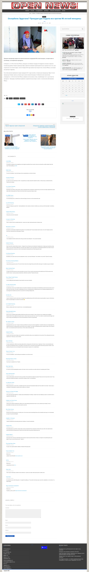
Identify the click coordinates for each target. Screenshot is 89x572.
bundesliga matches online (11, 358)
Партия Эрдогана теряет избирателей (15, 125)
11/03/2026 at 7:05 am (9, 410)
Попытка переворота (55, 10)
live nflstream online (10, 382)
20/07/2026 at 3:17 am (9, 461)
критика (10, 98)
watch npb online (9, 366)
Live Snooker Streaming (10, 186)
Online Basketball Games (11, 311)
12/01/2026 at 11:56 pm (10, 360)
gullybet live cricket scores (11, 400)
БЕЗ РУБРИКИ (6, 552)
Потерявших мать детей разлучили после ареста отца (70, 548)
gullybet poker (9, 425)
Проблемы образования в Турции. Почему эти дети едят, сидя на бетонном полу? (72, 50)
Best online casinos (10, 409)
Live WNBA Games (9, 195)
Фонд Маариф (6, 566)
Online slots (8, 469)
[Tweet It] (19, 104)
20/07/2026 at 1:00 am (9, 452)
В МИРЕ (5, 553)
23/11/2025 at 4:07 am (9, 296)
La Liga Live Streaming (10, 219)
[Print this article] (43, 104)
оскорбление (16, 98)
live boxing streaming (10, 253)
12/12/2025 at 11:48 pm (10, 333)
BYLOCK (32, 10)
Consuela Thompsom (10, 177)
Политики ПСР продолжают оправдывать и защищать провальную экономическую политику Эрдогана (12, 147)
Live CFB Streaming (10, 202)
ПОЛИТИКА (5, 558)
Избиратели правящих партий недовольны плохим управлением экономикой (44, 126)
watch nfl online (9, 340)
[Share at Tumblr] (36, 104)
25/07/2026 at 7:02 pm (9, 478)
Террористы (5, 565)
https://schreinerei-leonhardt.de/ (12, 485)
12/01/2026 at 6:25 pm (9, 352)
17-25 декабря (39, 10)
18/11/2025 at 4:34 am (9, 269)
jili (6, 235)
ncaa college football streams (12, 277)
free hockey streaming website (12, 260)
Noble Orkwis (8, 170)
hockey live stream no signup (12, 391)
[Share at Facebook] (22, 104)
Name (6, 520)
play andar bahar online (10, 443)
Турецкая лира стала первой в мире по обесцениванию (70, 556)
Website (6, 530)
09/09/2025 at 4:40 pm (9, 204)
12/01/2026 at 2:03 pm (9, 342)
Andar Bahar (8, 476)
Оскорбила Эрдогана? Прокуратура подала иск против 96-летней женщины (44, 18)
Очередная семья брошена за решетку (66, 551)
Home (30, 13)
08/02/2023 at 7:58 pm (9, 162)
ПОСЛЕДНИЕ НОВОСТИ (8, 562)
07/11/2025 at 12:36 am (10, 244)
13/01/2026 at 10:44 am (10, 375)
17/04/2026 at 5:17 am (9, 419)
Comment (7, 507)
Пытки (63, 10)
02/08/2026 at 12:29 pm (10, 487)
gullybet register (9, 434)
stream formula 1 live (10, 351)
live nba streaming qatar (11, 284)
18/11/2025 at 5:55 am (9, 278)
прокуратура (22, 98)
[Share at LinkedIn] (32, 104)
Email (6, 525)
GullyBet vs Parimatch (10, 418)
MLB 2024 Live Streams (10, 226)
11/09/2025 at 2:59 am (9, 213)
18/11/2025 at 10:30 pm (10, 286)
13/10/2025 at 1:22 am (9, 228)
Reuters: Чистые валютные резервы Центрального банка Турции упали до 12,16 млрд (72, 64)
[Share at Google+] (25, 104)
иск (7, 98)
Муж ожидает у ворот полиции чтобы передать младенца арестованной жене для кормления (48, 147)
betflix (16, 165)
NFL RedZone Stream (10, 321)
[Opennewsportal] (44, 5)
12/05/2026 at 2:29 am (9, 427)
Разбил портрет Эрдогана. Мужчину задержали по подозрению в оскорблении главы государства (30, 140)
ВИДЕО (4, 555)
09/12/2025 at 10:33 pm (10, 305)
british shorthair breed (10, 268)
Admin (30, 111)
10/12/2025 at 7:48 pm (9, 323)
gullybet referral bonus (10, 211)
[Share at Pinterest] (29, 104)
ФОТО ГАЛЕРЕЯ (72, 116)
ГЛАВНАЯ (27, 10)
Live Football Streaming (10, 303)
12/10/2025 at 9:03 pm (9, 220)
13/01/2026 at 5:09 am (9, 367)
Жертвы (46, 10)
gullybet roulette (9, 332)
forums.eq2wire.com (10, 450)
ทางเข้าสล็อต (8, 161)
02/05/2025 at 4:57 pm (9, 171)
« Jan (66, 95)
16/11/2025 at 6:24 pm (9, 262)
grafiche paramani (9, 243)
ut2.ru (7, 460)
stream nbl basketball (10, 373)
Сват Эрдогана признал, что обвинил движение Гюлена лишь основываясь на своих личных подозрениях (72, 68)
